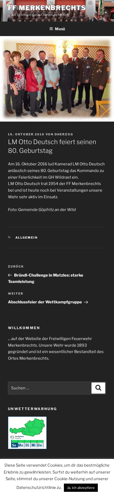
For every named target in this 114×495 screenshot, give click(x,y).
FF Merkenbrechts (47, 8)
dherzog (64, 134)
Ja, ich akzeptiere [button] (81, 487)
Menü (60, 29)
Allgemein (26, 237)
